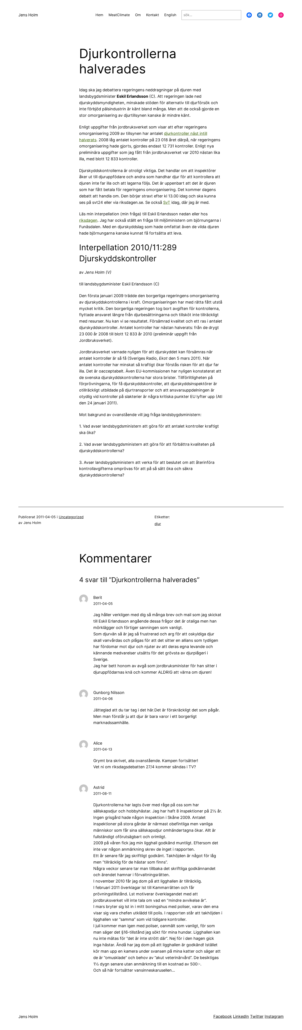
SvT (166, 202)
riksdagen (88, 220)
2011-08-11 (102, 793)
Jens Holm (28, 15)
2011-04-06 (103, 698)
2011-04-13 (102, 749)
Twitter (257, 1016)
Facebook (222, 1016)
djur (158, 524)
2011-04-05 (103, 603)
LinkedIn (241, 1016)
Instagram (274, 1016)
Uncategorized (71, 517)
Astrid (98, 787)
